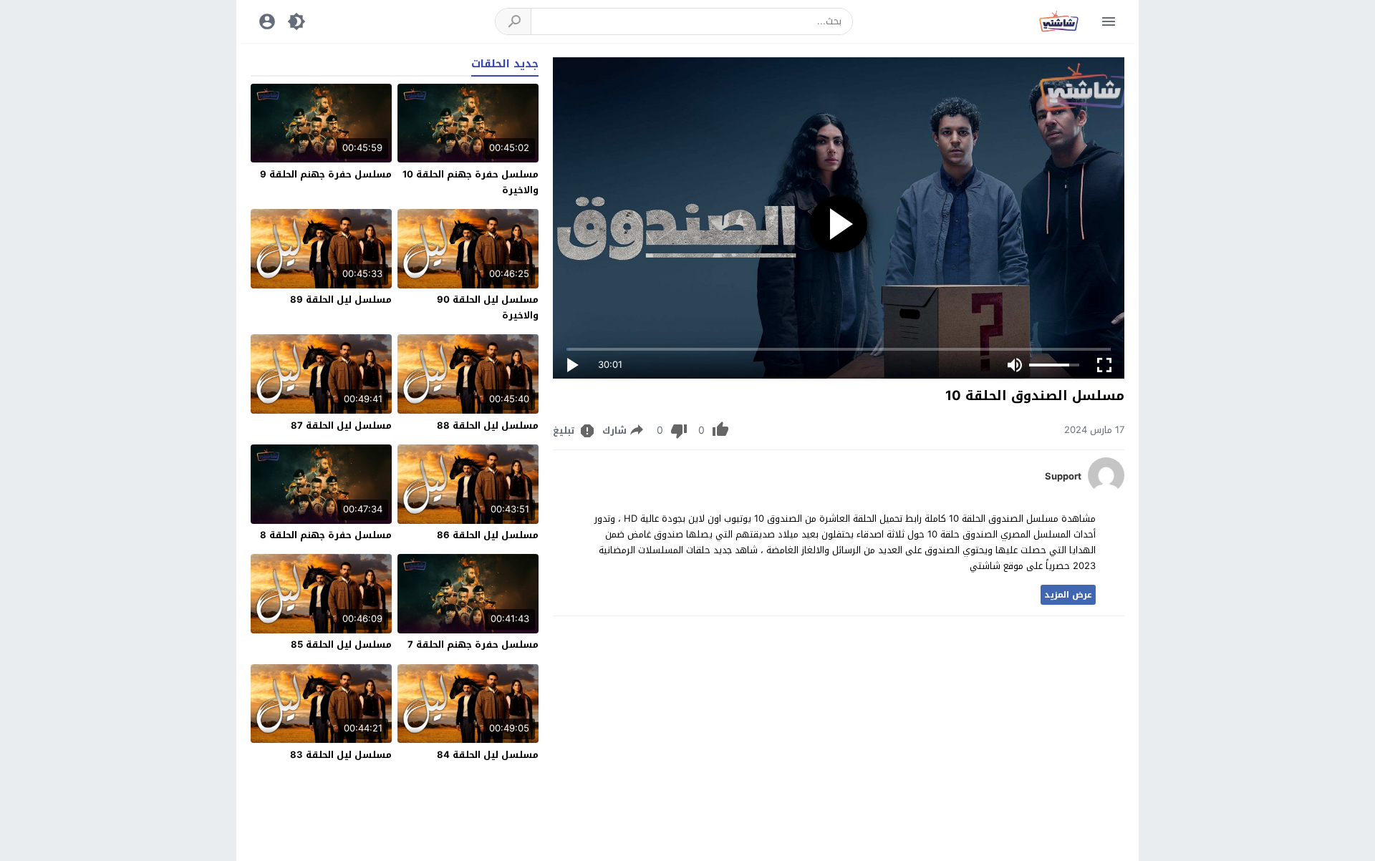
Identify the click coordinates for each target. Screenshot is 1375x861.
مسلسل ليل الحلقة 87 (341, 425)
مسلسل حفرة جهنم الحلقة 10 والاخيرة (470, 182)
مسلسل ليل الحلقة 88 (488, 425)
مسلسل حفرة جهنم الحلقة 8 (326, 535)
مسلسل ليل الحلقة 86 (488, 535)
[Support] (1106, 490)
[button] (513, 21)
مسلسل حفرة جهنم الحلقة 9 (326, 174)
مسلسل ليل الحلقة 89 (341, 299)
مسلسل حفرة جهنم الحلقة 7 (473, 644)
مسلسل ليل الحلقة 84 (488, 755)
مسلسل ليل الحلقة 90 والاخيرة (488, 307)
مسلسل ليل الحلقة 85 (341, 644)
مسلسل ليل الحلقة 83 (341, 755)
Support (1063, 477)
